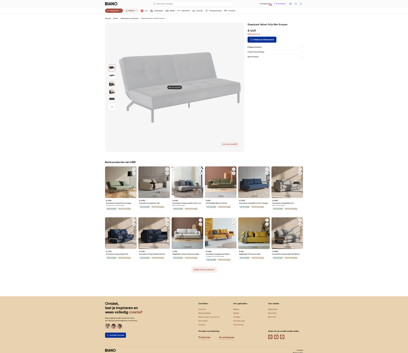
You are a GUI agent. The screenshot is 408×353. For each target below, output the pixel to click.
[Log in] (301, 4)
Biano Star (272, 317)
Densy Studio (238, 325)
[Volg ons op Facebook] (276, 337)
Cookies (300, 350)
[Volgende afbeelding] (135, 181)
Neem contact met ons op (208, 317)
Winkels (236, 313)
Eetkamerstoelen (215, 11)
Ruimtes (131, 10)
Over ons (202, 309)
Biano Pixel (272, 313)
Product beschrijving (256, 52)
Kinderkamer (158, 11)
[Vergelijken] (134, 173)
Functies (201, 325)
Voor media (202, 321)
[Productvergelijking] (290, 4)
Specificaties (253, 57)
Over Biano (203, 303)
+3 (112, 107)
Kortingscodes (266, 4)
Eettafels (231, 11)
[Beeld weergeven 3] (111, 83)
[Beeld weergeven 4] (111, 91)
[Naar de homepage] (116, 3)
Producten (204, 337)
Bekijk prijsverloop (254, 34)
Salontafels (186, 11)
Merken (236, 309)
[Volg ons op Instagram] (270, 337)
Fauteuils (199, 11)
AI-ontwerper (280, 3)
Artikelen (236, 317)
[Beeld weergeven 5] (111, 99)
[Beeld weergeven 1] (111, 68)
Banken (172, 11)
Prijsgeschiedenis (255, 47)
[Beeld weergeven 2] (111, 75)
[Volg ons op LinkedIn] (282, 337)
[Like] (134, 169)
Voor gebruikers (240, 303)
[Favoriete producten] (296, 4)
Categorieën (114, 10)
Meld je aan (272, 309)
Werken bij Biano (204, 313)
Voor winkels (273, 303)
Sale (146, 11)
